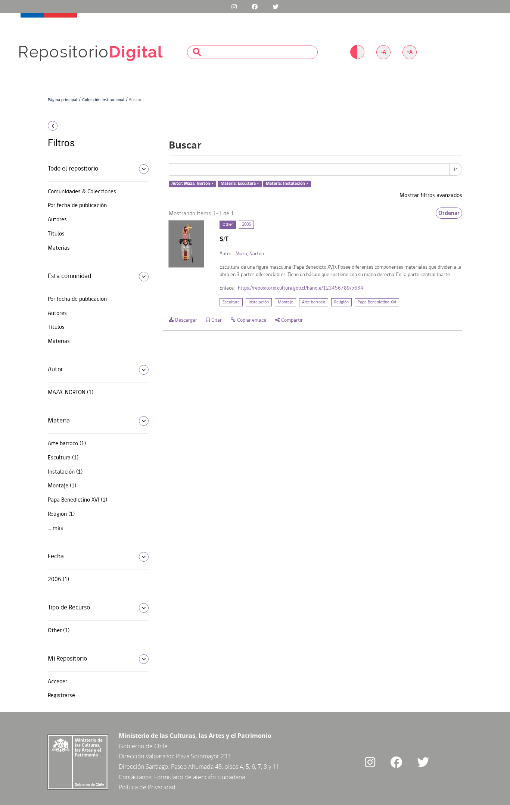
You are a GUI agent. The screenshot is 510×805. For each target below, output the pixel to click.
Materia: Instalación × (287, 184)
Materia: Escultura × (240, 184)
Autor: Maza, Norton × (192, 184)
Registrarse (61, 696)
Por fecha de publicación (77, 206)
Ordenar (449, 213)
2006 (246, 224)
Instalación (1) (65, 472)
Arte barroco (313, 302)
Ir (455, 169)
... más (55, 528)
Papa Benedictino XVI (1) (77, 500)
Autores (57, 220)
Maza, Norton (250, 254)
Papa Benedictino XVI (377, 302)
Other (228, 224)
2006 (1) (58, 580)
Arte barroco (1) (67, 444)
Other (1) (58, 631)
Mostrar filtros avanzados (430, 196)
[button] (95, 126)
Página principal (62, 100)
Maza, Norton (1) (70, 393)
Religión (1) (61, 514)
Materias (59, 248)
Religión (341, 302)
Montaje (285, 302)
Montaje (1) (62, 486)
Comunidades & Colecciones (82, 192)
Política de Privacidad (147, 787)
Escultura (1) (63, 458)
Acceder (57, 682)
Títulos (56, 234)
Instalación (259, 302)
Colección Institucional (103, 100)
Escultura (231, 302)
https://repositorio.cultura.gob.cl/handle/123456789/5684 (300, 288)
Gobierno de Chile (143, 746)
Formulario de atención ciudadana (199, 777)
